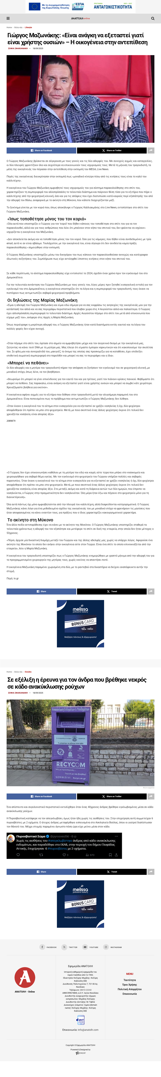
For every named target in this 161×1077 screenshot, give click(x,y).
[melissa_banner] (80, 646)
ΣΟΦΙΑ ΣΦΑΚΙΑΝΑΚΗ (18, 48)
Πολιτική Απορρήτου (130, 989)
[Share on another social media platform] (150, 151)
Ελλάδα (28, 672)
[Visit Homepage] (80, 18)
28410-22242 (86, 990)
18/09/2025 (38, 48)
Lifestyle (28, 27)
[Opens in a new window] (80, 1055)
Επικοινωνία (130, 993)
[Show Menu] (8, 18)
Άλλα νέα (18, 27)
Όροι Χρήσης (129, 984)
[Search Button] (152, 18)
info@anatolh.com (88, 1029)
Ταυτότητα (130, 980)
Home (9, 27)
